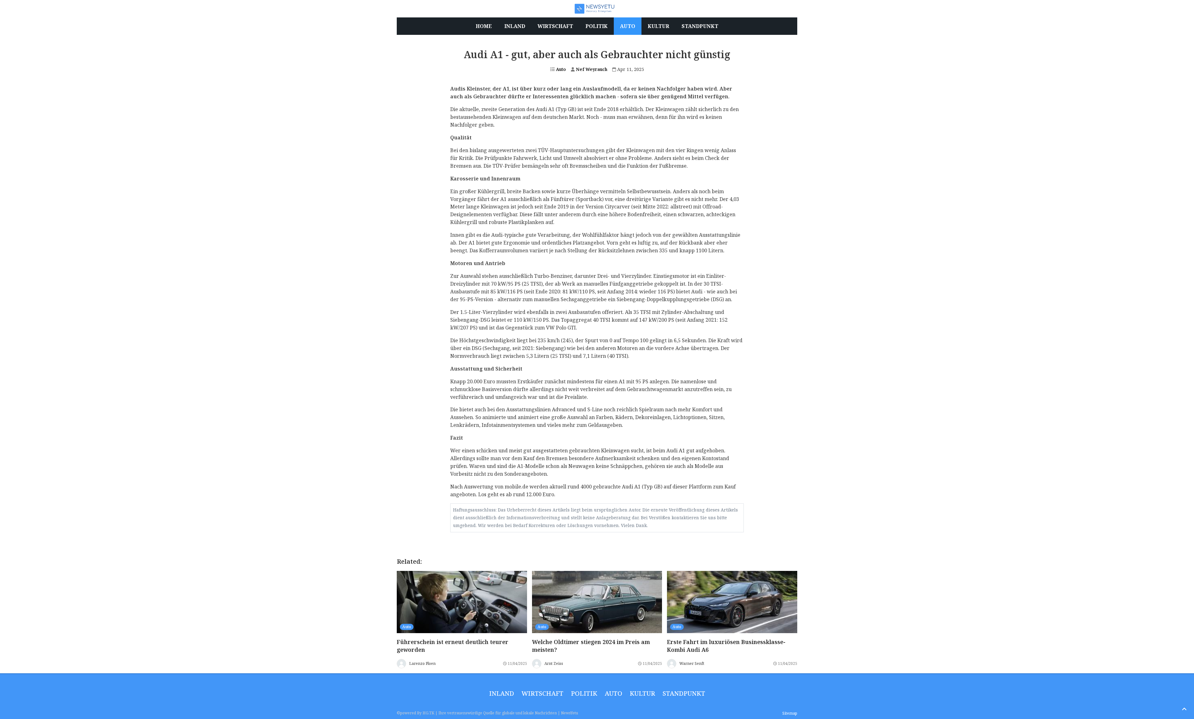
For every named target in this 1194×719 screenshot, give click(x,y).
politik (584, 693)
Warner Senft (691, 663)
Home (484, 26)
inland (501, 693)
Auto (560, 69)
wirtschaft (542, 693)
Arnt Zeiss (553, 663)
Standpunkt (684, 693)
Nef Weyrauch (591, 69)
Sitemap (789, 713)
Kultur (642, 693)
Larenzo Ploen (422, 663)
